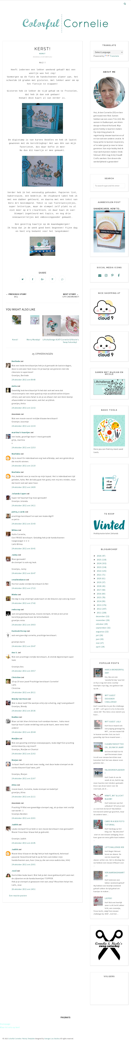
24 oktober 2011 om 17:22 (23, 588)
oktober (100, 624)
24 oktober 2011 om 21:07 (23, 778)
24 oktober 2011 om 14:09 (23, 487)
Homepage (5, 1024)
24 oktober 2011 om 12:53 (23, 447)
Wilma (15, 530)
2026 (99, 555)
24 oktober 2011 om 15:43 (23, 523)
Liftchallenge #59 (114, 847)
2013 (99, 605)
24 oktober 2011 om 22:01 (23, 818)
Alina (14, 785)
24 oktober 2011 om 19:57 (23, 671)
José (14, 870)
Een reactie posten (18, 895)
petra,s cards (18, 511)
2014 (99, 601)
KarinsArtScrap (19, 631)
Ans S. (14, 652)
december (101, 616)
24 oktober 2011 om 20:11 (23, 692)
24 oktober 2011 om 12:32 (23, 407)
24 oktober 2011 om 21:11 (23, 796)
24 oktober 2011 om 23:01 (23, 864)
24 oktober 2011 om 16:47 (23, 573)
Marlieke (16, 453)
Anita (14, 386)
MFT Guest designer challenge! (111, 698)
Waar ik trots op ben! (10, 1027)
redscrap (16, 609)
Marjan (15, 760)
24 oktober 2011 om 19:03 (23, 624)
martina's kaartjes (21, 432)
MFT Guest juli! (113, 721)
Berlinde (16, 361)
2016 (99, 593)
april (98, 646)
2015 (99, 597)
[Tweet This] (22, 279)
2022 (99, 571)
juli (97, 635)
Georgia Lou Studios (52, 1039)
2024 (99, 563)
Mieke (15, 594)
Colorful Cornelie (14, 1039)
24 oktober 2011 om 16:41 (23, 548)
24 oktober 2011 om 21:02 (23, 753)
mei (98, 643)
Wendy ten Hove (20, 698)
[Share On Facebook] (32, 279)
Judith (15, 824)
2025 (99, 559)
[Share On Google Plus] (42, 279)
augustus (100, 631)
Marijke (15, 738)
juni (98, 639)
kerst (42, 53)
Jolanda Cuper (19, 493)
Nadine (15, 717)
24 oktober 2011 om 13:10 (23, 465)
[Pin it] (52, 279)
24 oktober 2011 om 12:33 (23, 426)
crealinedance (19, 579)
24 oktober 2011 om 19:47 (23, 646)
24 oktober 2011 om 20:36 (23, 710)
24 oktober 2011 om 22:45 (23, 843)
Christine (16, 677)
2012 (99, 608)
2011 (99, 612)
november (101, 620)
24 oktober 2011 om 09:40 (23, 379)
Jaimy (15, 554)
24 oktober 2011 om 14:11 (23, 505)
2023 (99, 567)
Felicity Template (28, 1039)
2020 (99, 578)
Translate (114, 56)
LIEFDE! (108, 898)
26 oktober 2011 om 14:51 (23, 889)
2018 (99, 586)
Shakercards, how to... (107, 209)
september (101, 627)
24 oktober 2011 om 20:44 (23, 732)
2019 (99, 582)
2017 (99, 590)
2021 (99, 574)
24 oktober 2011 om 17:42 (23, 603)
